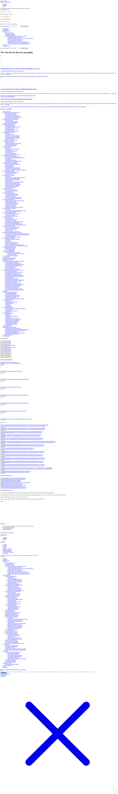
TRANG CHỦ (6, 28)
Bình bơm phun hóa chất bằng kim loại (13, 328)
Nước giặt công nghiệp (12, 254)
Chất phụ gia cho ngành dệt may (11, 316)
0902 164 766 (7, 342)
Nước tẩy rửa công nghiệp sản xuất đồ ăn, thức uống (15, 224)
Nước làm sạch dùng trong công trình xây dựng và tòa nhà (16, 245)
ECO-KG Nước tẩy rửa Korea (9, 225)
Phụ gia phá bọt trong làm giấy (11, 282)
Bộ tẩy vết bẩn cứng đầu (10, 249)
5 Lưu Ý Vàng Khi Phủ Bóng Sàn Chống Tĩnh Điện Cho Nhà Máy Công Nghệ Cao (16, 449)
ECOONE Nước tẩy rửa (7, 146)
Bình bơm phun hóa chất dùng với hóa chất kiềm (14, 332)
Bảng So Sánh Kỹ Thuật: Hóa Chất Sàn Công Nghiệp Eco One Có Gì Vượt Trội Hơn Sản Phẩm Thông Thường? (22, 429)
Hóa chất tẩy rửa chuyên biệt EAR (12, 118)
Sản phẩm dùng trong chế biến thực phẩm (13, 198)
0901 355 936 (7, 348)
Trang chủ (5, 4)
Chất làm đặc (8, 314)
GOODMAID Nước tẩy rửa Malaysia (10, 163)
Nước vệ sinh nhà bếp (9, 165)
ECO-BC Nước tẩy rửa (7, 188)
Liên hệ (4, 6)
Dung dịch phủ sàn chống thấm (11, 216)
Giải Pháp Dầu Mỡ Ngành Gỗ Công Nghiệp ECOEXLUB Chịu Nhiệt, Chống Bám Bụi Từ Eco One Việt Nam (22, 459)
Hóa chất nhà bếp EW (9, 130)
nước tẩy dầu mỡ (70, 106)
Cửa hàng (5, 546)
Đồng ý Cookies (3, 672)
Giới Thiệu (5, 559)
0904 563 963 (8, 2)
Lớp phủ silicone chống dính (11, 322)
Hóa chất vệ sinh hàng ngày (10, 145)
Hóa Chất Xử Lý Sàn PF (8, 260)
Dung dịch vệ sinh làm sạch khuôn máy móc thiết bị (15, 308)
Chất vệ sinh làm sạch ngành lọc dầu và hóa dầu (14, 200)
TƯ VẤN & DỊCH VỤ (7, 334)
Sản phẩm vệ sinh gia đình (10, 235)
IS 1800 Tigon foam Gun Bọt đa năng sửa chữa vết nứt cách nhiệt (13, 411)
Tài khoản (5, 538)
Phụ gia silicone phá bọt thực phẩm (12, 296)
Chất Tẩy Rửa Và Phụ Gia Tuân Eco (15, 40)
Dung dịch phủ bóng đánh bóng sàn (12, 167)
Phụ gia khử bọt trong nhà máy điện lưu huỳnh (14, 275)
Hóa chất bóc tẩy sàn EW (10, 125)
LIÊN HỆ (5, 45)
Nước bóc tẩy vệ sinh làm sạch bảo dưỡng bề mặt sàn (15, 169)
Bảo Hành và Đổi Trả (7, 549)
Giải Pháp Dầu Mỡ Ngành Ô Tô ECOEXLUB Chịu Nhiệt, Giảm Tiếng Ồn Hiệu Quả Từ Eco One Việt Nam (21, 462)
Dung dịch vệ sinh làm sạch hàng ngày (12, 164)
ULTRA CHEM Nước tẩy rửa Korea (12, 252)
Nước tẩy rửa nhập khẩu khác (9, 251)
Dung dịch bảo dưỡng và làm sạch (12, 172)
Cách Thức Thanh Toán (7, 548)
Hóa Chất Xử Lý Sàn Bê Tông (9, 259)
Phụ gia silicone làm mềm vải (11, 294)
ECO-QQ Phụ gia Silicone (8, 307)
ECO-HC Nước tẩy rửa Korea (9, 199)
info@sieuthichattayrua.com (16, 669)
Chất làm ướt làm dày (9, 303)
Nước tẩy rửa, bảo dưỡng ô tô (11, 243)
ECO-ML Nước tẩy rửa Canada (9, 208)
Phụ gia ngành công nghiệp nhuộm (12, 179)
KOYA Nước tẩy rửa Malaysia (9, 238)
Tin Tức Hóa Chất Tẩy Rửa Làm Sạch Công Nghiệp (15, 36)
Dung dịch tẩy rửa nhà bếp (10, 173)
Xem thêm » (8, 74)
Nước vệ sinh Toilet (9, 152)
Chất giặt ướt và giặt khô (10, 187)
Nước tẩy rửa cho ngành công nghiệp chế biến (14, 181)
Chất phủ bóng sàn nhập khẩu (11, 144)
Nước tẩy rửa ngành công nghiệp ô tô (12, 185)
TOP (1, 670)
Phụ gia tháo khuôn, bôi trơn (10, 266)
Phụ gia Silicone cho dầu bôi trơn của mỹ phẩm (14, 298)
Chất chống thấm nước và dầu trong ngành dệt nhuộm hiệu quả (12, 479)
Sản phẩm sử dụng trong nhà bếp (11, 194)
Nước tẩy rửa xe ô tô (9, 174)
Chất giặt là (7, 133)
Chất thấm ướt (8, 317)
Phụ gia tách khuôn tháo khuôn (11, 310)
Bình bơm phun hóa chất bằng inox (12, 333)
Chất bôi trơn (8, 209)
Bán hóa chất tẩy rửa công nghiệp (16, 95)
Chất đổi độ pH (8, 300)
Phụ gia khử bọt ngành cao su (11, 271)
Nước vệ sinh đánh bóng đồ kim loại (12, 154)
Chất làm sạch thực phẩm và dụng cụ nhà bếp (14, 207)
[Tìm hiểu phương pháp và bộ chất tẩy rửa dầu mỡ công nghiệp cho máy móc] (9, 66)
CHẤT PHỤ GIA (6, 256)
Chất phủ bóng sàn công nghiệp (14, 607)
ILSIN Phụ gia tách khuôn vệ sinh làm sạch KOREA (13, 261)
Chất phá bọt (7, 304)
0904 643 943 (7, 350)
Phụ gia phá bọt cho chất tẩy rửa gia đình (13, 281)
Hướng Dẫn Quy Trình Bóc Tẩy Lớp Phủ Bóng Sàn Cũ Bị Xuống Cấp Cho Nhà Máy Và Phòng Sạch (20, 435)
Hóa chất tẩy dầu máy (31, 76)
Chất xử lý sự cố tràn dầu (10, 205)
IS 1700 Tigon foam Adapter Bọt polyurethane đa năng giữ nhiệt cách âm (14, 403)
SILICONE (5, 290)
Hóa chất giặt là (11, 577)
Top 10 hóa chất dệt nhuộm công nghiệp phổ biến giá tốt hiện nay (13, 488)
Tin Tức (11, 76)
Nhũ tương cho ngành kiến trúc (11, 323)
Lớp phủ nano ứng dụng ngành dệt (12, 320)
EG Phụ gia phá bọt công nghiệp (9, 257)
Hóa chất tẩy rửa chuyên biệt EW (11, 131)
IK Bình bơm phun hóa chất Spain (9, 327)
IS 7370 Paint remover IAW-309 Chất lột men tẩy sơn (10, 387)
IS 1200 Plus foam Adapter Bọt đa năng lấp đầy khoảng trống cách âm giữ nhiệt (16, 418)
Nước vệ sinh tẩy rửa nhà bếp (11, 151)
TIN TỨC (5, 31)
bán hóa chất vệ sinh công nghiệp (19, 76)
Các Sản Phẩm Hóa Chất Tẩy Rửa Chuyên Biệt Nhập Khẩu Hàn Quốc (18, 89)
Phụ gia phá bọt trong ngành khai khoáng (13, 285)
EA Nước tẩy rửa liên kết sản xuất (9, 123)
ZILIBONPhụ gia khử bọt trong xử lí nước (13, 276)
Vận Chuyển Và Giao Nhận (8, 552)
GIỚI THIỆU (5, 29)
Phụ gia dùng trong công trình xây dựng (13, 263)
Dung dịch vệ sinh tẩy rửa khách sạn (12, 135)
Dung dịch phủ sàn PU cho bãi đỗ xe (12, 213)
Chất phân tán (8, 305)
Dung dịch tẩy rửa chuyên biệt (11, 140)
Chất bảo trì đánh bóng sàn (13, 608)
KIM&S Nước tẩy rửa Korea (8, 132)
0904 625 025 (7, 357)
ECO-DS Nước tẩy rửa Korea (9, 192)
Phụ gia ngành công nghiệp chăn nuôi (12, 178)
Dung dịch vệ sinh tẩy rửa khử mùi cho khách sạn (15, 157)
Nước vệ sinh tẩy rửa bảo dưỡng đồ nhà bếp (14, 223)
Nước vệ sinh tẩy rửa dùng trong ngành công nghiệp (15, 210)
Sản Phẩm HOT (6, 560)
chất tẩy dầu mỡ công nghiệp (31, 106)
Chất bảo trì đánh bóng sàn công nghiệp (13, 143)
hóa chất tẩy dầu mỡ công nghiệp (41, 76)
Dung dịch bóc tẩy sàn (9, 134)
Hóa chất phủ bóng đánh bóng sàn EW (13, 126)
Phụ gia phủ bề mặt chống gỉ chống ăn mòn (13, 265)
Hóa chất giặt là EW (9, 128)
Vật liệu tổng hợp (8, 180)
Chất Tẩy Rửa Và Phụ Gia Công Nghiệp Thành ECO (18, 43)
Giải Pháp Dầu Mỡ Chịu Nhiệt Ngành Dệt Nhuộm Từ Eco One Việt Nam (14, 472)
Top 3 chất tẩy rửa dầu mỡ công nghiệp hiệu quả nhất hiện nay (16, 99)
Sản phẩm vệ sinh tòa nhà (10, 196)
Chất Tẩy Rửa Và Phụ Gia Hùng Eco (15, 39)
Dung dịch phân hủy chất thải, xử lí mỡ (13, 211)
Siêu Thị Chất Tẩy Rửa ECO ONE (18, 555)
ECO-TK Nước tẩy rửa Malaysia (9, 212)
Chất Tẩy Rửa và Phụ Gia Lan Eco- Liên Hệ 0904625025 (19, 42)
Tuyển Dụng (5, 553)
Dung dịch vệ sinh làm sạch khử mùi (12, 239)
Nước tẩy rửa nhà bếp (9, 139)
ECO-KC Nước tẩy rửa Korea (9, 170)
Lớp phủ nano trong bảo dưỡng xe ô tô (12, 319)
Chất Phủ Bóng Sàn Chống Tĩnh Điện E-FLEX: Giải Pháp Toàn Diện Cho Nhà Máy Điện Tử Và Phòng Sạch (22, 452)
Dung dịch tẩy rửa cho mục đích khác (12, 168)
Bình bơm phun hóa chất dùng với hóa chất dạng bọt (15, 330)
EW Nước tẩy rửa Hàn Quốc (8, 124)
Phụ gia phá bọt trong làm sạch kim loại (13, 283)
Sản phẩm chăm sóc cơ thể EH (11, 122)
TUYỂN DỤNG (6, 46)
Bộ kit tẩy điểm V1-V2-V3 (10, 248)
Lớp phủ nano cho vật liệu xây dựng (12, 318)
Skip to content (3, 1)
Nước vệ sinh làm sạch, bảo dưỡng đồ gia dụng (14, 244)
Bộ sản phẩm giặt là (9, 166)
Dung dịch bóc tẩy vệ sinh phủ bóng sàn (13, 161)
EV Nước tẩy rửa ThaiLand (8, 141)
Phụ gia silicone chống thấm (10, 293)
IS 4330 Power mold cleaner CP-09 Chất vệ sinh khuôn (11, 371)
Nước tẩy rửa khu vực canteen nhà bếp (13, 184)
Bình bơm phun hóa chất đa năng (11, 331)
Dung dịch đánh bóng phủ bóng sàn (12, 137)
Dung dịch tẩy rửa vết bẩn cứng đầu (12, 222)
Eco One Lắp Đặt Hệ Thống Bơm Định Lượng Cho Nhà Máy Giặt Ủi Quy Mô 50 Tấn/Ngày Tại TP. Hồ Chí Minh (22, 426)
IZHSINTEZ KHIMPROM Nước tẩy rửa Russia (12, 232)
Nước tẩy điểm (8, 158)
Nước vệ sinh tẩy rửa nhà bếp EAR (12, 115)
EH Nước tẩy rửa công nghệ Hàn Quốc (10, 119)
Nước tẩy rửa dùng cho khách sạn (12, 242)
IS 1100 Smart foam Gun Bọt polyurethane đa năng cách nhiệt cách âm (14, 395)
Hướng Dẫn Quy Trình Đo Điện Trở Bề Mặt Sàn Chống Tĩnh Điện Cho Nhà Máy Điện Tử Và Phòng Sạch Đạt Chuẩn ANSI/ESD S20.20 (27, 442)
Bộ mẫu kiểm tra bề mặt (10, 267)
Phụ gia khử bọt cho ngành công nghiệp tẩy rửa (14, 289)
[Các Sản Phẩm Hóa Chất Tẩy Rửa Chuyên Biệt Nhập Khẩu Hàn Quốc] (9, 86)
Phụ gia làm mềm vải (9, 277)
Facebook (24, 669)
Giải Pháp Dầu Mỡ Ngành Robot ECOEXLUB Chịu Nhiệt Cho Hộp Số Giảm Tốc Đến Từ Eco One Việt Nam (22, 465)
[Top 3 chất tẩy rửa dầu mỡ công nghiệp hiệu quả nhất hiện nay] (7, 96)
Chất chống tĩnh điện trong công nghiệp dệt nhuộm (10, 481)
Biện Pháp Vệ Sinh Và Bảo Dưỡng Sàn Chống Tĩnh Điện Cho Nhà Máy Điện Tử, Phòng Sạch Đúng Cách (21, 439)
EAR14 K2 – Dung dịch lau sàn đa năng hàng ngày (10, 363)
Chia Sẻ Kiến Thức (9, 32)
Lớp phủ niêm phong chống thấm (11, 321)
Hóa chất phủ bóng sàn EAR (11, 114)
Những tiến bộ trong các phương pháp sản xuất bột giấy (11, 485)
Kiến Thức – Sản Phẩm (10, 33)
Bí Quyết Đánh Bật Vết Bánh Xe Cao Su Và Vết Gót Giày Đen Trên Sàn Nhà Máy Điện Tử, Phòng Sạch (21, 432)
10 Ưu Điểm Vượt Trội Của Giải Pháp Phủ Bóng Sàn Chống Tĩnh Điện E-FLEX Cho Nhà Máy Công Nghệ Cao (22, 445)
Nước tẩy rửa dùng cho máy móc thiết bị (13, 197)
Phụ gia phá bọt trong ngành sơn (11, 287)
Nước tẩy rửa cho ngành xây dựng (12, 183)
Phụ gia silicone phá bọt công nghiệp (12, 295)
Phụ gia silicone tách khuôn (10, 297)
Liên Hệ (4, 666)
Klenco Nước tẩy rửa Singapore (11, 255)
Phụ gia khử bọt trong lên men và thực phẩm (14, 272)
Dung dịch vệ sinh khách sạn (11, 189)
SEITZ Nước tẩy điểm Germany (9, 246)
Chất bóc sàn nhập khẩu (10, 142)
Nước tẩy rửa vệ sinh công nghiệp (12, 186)
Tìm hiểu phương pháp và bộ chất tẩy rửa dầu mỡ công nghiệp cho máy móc (20, 68)
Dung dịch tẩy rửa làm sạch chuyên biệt (13, 156)
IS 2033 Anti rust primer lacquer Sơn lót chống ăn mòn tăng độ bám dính (14, 379)
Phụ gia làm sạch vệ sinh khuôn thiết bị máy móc (14, 264)
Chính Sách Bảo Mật (7, 551)
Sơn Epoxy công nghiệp (10, 214)
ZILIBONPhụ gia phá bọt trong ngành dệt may (14, 284)
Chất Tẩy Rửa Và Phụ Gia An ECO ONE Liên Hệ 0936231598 (20, 38)
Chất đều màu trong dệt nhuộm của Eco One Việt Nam (11, 483)
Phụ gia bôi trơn (8, 309)
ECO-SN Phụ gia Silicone (8, 312)
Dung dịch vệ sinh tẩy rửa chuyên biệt (12, 237)
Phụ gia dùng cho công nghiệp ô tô (12, 268)
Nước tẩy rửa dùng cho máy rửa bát (12, 231)
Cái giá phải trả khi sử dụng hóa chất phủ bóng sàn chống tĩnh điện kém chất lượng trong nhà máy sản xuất (21, 455)
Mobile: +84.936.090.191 (5, 669)
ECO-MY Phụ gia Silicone (8, 299)
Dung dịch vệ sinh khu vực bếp (11, 190)
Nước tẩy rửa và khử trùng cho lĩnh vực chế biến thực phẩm (17, 233)
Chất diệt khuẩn (8, 306)
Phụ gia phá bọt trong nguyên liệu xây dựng (13, 288)
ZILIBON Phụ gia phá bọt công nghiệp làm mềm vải (13, 270)
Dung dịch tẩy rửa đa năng (10, 153)
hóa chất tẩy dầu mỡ (49, 106)
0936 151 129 (7, 355)
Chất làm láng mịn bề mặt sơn (11, 301)
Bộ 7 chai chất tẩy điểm (10, 250)
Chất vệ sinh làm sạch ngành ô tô (11, 202)
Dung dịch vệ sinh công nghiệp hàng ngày (16, 253)
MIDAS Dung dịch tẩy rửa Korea (9, 155)
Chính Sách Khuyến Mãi (10, 35)
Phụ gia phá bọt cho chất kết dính (11, 278)
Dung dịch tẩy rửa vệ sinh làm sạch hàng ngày (14, 221)
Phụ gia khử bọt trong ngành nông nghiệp (13, 274)
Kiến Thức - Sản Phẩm (4, 76)
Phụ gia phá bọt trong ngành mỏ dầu (12, 286)
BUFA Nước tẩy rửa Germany (9, 175)
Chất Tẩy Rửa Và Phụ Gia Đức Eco (15, 37)
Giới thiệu (5, 5)
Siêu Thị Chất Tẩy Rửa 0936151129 (16, 71)
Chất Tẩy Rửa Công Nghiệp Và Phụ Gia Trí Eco (17, 41)
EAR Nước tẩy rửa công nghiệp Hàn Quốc (11, 112)
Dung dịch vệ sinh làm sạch (10, 229)
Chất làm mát (8, 176)
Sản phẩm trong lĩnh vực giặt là (11, 195)
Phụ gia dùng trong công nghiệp (11, 262)
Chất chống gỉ (8, 311)
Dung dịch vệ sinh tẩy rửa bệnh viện (12, 136)
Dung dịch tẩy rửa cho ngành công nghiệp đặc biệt (15, 177)
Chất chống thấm (8, 325)
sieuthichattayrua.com (7, 529)
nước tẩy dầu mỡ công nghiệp (80, 106)
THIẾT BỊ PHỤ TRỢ (7, 326)
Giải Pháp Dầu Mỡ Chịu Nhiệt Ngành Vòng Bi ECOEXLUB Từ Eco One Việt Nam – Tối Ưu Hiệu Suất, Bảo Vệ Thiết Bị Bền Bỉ (26, 468)
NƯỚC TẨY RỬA (7, 111)
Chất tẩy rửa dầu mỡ (41, 106)
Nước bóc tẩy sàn (8, 150)
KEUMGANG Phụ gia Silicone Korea (10, 292)
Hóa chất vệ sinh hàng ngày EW (11, 129)
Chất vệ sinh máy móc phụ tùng (11, 203)
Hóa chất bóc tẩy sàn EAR (10, 113)
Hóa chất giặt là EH (9, 120)
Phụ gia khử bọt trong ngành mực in (12, 273)
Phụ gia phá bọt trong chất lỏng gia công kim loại (15, 279)
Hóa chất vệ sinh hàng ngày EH (11, 121)
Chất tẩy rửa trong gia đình (10, 201)
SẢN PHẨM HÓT (6, 30)
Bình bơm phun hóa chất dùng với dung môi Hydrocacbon (16, 329)
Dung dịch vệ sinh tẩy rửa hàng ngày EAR (13, 117)
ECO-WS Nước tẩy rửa (7, 217)
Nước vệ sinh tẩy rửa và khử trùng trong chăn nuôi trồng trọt (17, 234)
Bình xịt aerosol (8, 241)
